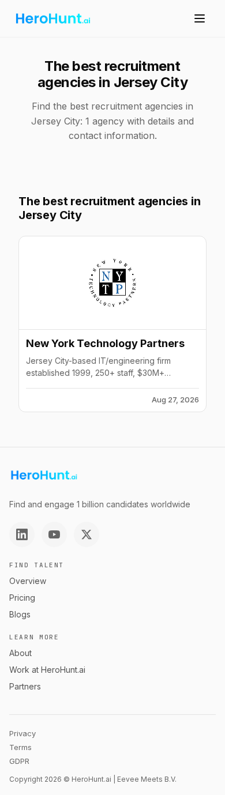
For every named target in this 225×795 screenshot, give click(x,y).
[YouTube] (54, 534)
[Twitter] (86, 534)
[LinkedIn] (22, 534)
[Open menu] (199, 18)
